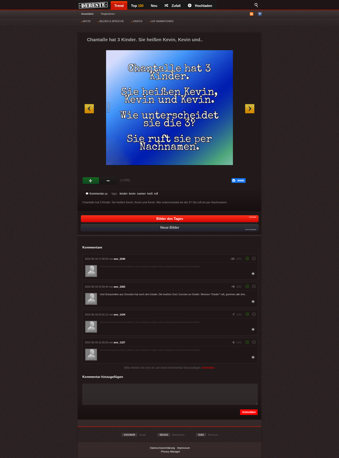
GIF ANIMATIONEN (162, 21)
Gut (91, 180)
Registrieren (108, 13)
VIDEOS (137, 21)
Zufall (176, 6)
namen (141, 193)
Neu (154, 6)
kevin (132, 193)
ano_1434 (119, 314)
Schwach (108, 180)
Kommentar (98, 193)
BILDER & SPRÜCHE (111, 21)
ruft (156, 193)
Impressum (183, 447)
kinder (124, 193)
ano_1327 (119, 342)
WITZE (86, 21)
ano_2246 (119, 258)
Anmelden (87, 13)
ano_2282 (119, 286)
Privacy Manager (170, 451)
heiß (150, 193)
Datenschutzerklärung (162, 447)
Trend (119, 6)
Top (137, 6)
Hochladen (203, 6)
